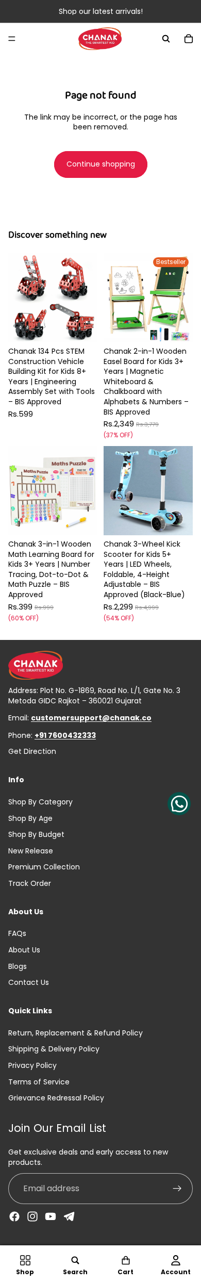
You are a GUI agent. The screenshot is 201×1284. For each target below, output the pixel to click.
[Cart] (188, 38)
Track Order (29, 883)
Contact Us (28, 982)
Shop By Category (40, 802)
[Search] (166, 38)
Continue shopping (100, 164)
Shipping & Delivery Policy (53, 1049)
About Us (24, 950)
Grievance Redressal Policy (56, 1098)
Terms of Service (39, 1082)
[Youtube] (50, 1216)
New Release (30, 851)
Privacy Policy (32, 1065)
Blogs (17, 966)
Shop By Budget (36, 834)
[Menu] (12, 39)
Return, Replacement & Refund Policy (75, 1033)
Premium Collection (44, 867)
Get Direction (32, 751)
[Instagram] (32, 1216)
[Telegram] (69, 1216)
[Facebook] (14, 1216)
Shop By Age (30, 818)
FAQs (17, 933)
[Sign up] (177, 1188)
